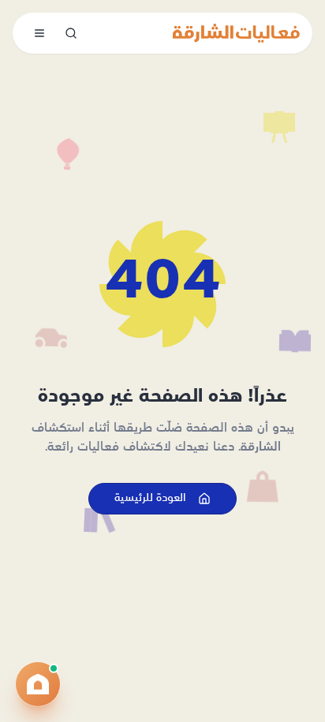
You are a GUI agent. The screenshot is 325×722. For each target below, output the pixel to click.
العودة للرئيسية (149, 498)
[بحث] (71, 33)
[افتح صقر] (38, 684)
